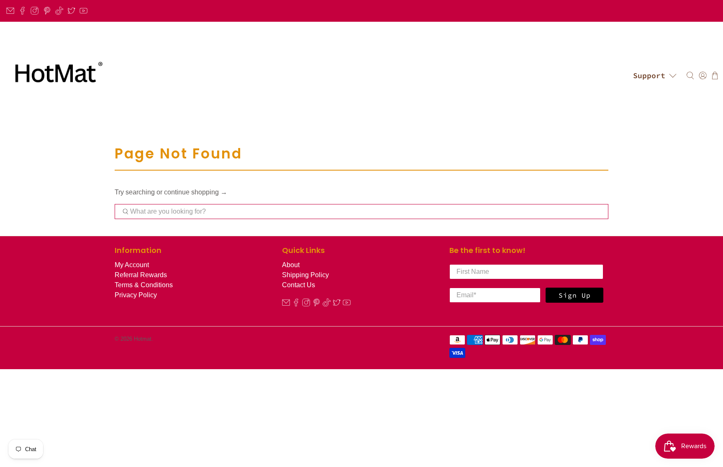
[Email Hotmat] (10, 11)
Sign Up (575, 295)
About (291, 264)
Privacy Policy (136, 295)
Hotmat (142, 339)
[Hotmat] (56, 75)
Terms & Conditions (144, 284)
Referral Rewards (141, 274)
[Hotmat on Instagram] (34, 11)
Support (649, 75)
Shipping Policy (305, 274)
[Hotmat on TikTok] (59, 11)
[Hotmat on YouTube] (83, 11)
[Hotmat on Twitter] (71, 11)
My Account (132, 264)
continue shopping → (195, 192)
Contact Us (298, 284)
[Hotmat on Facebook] (22, 11)
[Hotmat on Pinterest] (47, 11)
